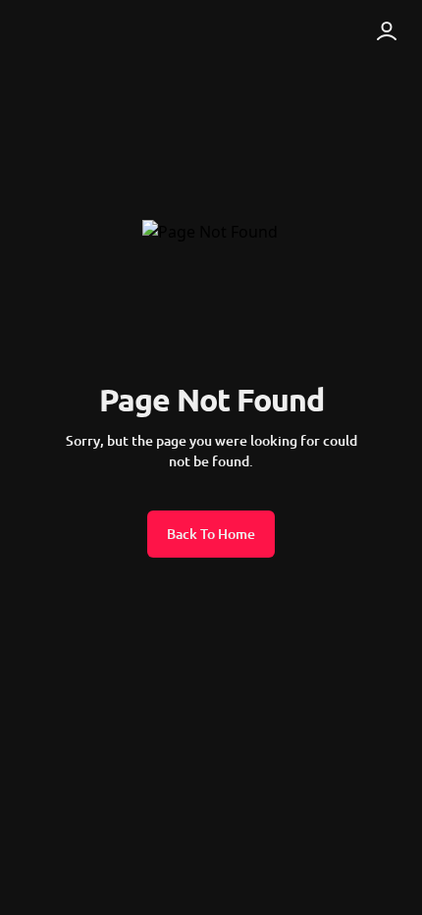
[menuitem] (67, 31)
